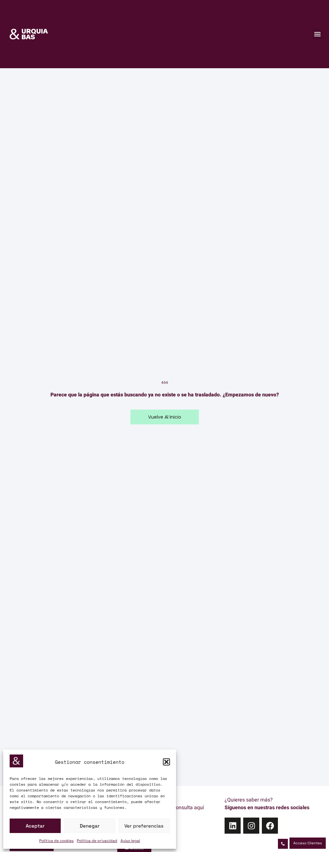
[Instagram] (251, 826)
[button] (166, 762)
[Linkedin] (233, 826)
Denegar (90, 826)
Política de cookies (56, 840)
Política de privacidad (97, 840)
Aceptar (35, 826)
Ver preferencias (144, 826)
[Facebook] (270, 826)
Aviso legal (130, 840)
